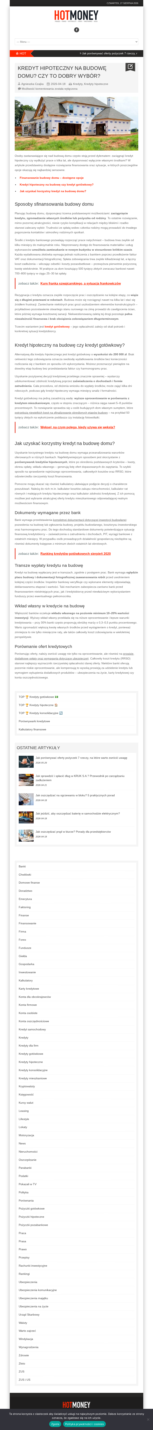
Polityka (23, 1192)
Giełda (23, 956)
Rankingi (24, 1273)
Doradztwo (25, 890)
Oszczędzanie (27, 1159)
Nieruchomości (28, 1151)
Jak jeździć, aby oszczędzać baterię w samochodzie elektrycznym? (78, 813)
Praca (22, 1233)
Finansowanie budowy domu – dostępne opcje (52, 177)
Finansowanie (27, 923)
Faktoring (25, 907)
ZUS (21, 1371)
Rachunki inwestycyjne (33, 1265)
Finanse (24, 915)
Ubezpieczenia (28, 1282)
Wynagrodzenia (28, 1347)
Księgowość (26, 1094)
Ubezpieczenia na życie (33, 1306)
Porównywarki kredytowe (34, 721)
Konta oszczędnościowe (34, 1021)
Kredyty (77, 83)
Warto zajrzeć (27, 1330)
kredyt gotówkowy (57, 326)
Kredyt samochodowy (32, 1029)
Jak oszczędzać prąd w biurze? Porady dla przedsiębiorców (73, 831)
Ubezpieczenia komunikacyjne (38, 1290)
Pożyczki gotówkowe (32, 1208)
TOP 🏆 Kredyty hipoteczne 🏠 (38, 705)
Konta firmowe (28, 1004)
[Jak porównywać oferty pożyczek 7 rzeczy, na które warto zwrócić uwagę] (26, 762)
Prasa (22, 1241)
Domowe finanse (29, 882)
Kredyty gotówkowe (31, 1053)
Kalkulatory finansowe (32, 729)
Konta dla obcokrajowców (35, 996)
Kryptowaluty (27, 1086)
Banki (22, 866)
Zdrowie (24, 1355)
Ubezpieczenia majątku (33, 1298)
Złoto (22, 1363)
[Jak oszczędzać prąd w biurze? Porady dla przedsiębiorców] (26, 836)
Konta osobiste (28, 1013)
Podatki (23, 1176)
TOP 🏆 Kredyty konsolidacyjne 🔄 (41, 713)
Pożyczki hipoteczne (31, 1216)
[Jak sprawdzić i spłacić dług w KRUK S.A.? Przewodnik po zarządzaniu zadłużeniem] (26, 780)
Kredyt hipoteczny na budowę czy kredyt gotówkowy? (57, 184)
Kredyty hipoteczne (96, 83)
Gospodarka (26, 964)
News (22, 1143)
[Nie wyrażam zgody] (148, 1419)
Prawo (23, 1249)
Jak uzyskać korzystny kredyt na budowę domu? (53, 191)
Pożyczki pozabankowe (33, 1224)
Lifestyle (24, 1119)
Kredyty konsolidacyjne (33, 1070)
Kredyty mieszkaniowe (33, 1078)
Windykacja (26, 1339)
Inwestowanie (27, 972)
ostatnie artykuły (38, 747)
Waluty (23, 1322)
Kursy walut (26, 1102)
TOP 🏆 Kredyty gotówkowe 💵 (38, 696)
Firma (22, 931)
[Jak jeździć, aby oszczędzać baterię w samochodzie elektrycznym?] (26, 817)
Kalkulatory (26, 980)
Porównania (26, 1200)
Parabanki (25, 1167)
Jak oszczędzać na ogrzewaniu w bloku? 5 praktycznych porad (75, 795)
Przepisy (24, 1257)
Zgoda (55, 1424)
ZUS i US (24, 1379)
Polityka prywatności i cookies (84, 1424)
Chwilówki (25, 874)
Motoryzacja (26, 1135)
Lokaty (23, 1127)
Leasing (24, 1110)
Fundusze (25, 947)
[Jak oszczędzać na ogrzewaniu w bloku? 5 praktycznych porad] (26, 799)
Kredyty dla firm (28, 1045)
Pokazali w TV (27, 1184)
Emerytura (25, 899)
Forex (22, 939)
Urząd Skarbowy (29, 1314)
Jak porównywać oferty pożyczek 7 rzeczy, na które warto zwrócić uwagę (81, 757)
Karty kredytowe (29, 988)
